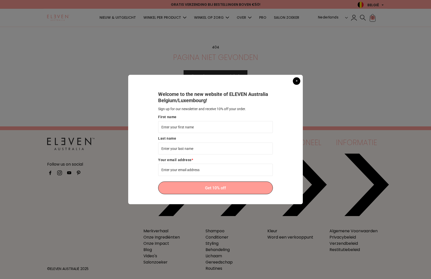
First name (167, 117)
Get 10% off (215, 187)
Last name (167, 138)
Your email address (175, 160)
